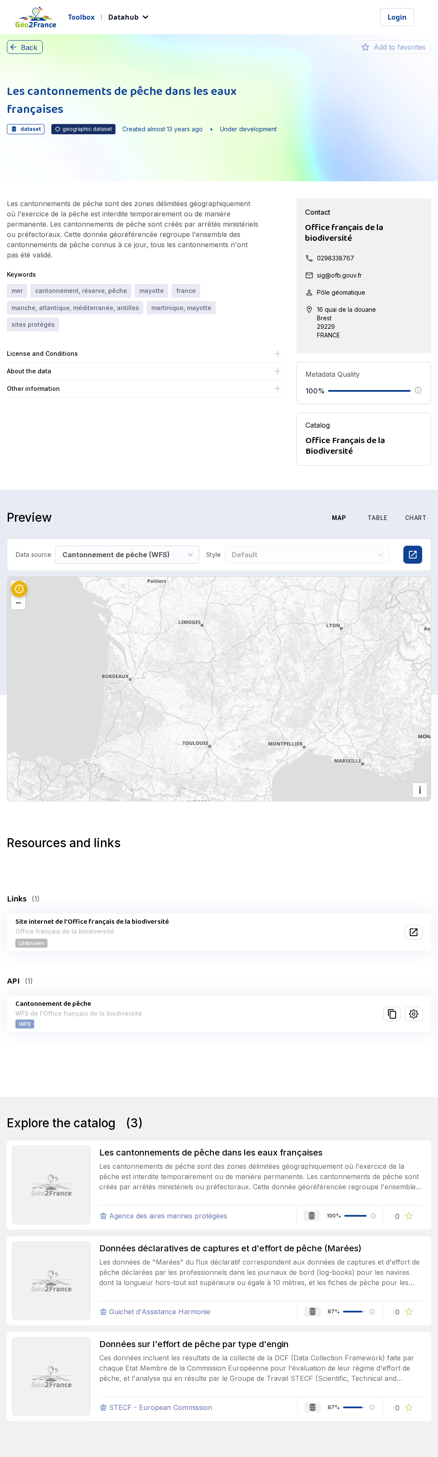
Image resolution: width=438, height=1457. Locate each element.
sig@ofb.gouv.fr (339, 275)
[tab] (296, 518)
